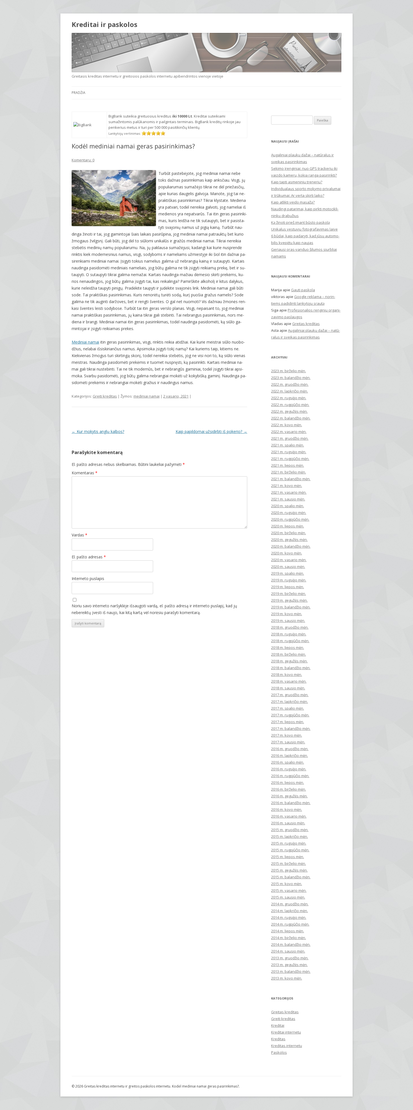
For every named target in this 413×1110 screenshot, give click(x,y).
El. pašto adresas (89, 556)
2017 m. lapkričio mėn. (289, 701)
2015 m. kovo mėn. (286, 883)
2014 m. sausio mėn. (288, 951)
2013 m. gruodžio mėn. (289, 957)
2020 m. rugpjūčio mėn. (290, 519)
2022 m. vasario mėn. (289, 431)
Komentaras (84, 472)
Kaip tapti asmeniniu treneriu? (296, 181)
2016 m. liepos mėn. (287, 782)
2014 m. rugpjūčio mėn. (290, 924)
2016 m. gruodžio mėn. (289, 748)
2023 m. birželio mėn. (288, 370)
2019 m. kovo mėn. (286, 613)
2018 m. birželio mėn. (288, 654)
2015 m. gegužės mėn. (289, 870)
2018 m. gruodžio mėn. (289, 627)
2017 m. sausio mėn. (288, 741)
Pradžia (78, 92)
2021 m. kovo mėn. (286, 485)
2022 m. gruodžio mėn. (289, 384)
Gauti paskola (303, 289)
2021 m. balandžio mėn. (290, 478)
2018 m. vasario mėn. (289, 681)
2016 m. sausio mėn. (288, 822)
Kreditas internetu (286, 1045)
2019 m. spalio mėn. (287, 573)
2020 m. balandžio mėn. (290, 546)
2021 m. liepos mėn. (287, 465)
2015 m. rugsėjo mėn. (288, 843)
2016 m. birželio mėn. (288, 789)
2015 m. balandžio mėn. (290, 876)
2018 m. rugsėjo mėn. (288, 634)
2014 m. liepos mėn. (287, 930)
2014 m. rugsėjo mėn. (288, 917)
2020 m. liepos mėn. (287, 526)
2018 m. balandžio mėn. (290, 667)
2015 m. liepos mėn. (287, 856)
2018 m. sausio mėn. (288, 688)
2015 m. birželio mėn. (288, 863)
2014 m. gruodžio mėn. (289, 903)
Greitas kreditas (306, 323)
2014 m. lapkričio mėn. (289, 910)
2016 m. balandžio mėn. (290, 802)
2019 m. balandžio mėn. (290, 607)
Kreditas (278, 1038)
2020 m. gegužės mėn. (289, 539)
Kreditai (277, 1025)
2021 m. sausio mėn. (288, 499)
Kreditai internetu (286, 1032)
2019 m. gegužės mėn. (289, 600)
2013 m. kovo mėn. (286, 978)
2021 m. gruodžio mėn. (289, 438)
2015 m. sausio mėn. (288, 897)
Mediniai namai (85, 342)
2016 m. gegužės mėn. (289, 795)
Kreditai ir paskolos (104, 24)
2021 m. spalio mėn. (287, 445)
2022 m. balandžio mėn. (290, 418)
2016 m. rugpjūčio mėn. (290, 775)
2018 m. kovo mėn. (286, 674)
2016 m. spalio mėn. (287, 762)
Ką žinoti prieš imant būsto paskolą (300, 222)
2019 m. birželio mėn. (288, 593)
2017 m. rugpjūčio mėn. (290, 715)
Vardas (79, 535)
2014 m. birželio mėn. (288, 937)
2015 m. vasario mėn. (289, 890)
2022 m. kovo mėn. (286, 424)
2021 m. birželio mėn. (288, 472)
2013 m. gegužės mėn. (289, 964)
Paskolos (279, 1052)
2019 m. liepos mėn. (287, 586)
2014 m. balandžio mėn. (290, 944)
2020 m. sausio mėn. (288, 566)
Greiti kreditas (105, 396)
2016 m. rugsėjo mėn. (288, 768)
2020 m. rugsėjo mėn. (288, 512)
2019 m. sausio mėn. (288, 620)
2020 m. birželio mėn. (288, 532)
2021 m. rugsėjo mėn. (288, 451)
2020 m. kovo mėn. (286, 553)
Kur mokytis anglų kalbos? (98, 431)
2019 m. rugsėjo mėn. (288, 580)
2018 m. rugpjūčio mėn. (290, 640)
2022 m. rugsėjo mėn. (288, 397)
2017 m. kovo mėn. (286, 735)
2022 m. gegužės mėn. (289, 411)
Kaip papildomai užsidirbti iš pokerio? (211, 431)
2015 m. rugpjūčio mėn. (290, 849)
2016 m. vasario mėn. (289, 816)
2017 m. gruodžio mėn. (289, 694)
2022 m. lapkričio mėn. (289, 391)
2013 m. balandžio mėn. (290, 971)
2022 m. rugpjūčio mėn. (290, 404)
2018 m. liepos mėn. (287, 647)
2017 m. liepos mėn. (287, 721)
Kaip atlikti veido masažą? (293, 202)
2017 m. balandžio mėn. (290, 728)
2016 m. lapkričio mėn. (289, 755)
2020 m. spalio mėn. (287, 505)
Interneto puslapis (88, 578)
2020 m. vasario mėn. (289, 559)
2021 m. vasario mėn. (289, 492)
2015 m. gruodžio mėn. (289, 829)
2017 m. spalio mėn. (287, 708)
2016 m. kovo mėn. (286, 809)
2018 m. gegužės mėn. (289, 661)
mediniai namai (146, 396)
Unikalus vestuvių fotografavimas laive (304, 229)
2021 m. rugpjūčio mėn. (290, 458)
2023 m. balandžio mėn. (290, 377)
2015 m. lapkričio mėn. (289, 836)
